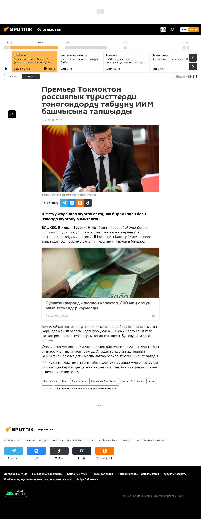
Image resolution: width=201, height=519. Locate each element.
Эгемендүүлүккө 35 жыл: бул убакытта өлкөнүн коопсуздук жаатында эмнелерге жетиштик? (33, 64)
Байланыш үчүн (77, 474)
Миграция (74, 440)
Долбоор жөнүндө (15, 474)
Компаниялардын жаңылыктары (138, 474)
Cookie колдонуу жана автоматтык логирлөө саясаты (38, 479)
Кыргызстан (50, 380)
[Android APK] (16, 493)
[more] (153, 316)
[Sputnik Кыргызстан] (19, 33)
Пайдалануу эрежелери (47, 474)
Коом (64, 380)
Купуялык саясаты (175, 474)
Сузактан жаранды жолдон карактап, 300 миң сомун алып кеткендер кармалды (98, 305)
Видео (127, 440)
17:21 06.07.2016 (52, 120)
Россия (58, 440)
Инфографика (109, 440)
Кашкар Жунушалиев (132, 380)
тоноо (151, 380)
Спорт (90, 440)
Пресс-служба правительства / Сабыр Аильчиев (70, 194)
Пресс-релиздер (102, 474)
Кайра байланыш (87, 479)
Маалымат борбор (150, 440)
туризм (47, 388)
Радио (44, 440)
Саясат (30, 440)
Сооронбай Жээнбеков (103, 380)
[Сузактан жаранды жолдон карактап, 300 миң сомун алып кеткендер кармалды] (100, 273)
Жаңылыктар (79, 380)
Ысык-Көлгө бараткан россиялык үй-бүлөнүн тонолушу (86, 388)
